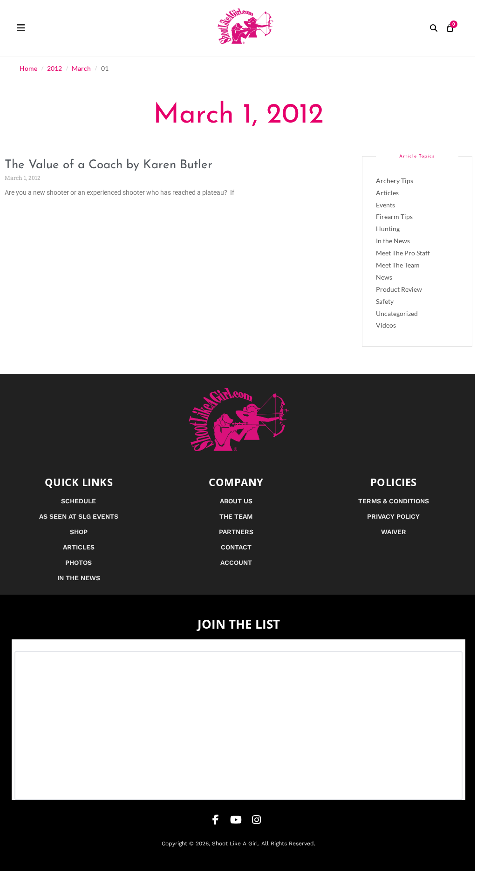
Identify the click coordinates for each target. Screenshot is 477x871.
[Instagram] (256, 819)
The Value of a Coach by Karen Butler (108, 165)
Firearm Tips (394, 216)
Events (385, 205)
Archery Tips (394, 181)
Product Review (399, 289)
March (81, 68)
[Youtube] (236, 819)
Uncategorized (397, 313)
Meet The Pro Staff (403, 253)
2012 (54, 68)
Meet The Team (398, 265)
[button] (433, 27)
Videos (386, 325)
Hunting (388, 229)
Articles (387, 193)
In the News (393, 241)
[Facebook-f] (215, 819)
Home (28, 68)
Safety (385, 301)
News (384, 277)
